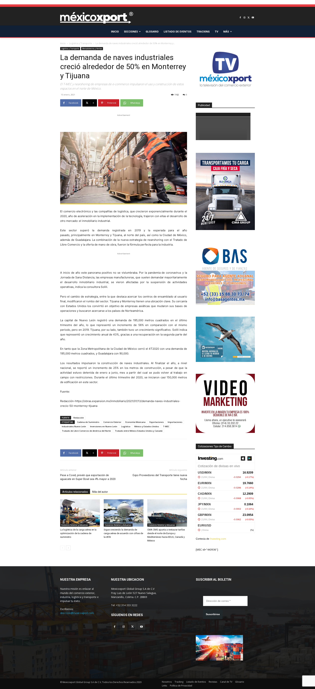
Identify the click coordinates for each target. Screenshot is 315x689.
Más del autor (100, 491)
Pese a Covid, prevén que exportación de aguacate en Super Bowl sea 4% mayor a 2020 (88, 477)
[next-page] (68, 548)
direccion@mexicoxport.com (77, 613)
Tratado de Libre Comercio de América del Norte (86, 430)
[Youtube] (253, 18)
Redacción (78, 417)
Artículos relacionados (75, 491)
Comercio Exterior (112, 422)
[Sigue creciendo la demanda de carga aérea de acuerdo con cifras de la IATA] (123, 513)
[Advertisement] (123, 122)
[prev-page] (62, 548)
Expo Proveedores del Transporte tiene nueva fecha (160, 477)
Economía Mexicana (135, 422)
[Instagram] (244, 18)
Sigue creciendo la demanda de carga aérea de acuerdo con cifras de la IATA (123, 533)
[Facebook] (240, 18)
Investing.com (218, 538)
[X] (248, 18)
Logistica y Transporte (80, 43)
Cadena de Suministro (88, 422)
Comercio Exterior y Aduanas (74, 525)
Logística (125, 426)
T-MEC (166, 426)
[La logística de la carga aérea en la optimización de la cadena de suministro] (80, 513)
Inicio (63, 43)
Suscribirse (213, 614)
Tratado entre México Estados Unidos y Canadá (138, 430)
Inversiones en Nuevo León (103, 426)
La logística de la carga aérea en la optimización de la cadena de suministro (78, 533)
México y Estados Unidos (146, 426)
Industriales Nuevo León (74, 426)
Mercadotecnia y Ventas (92, 48)
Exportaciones (156, 422)
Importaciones (175, 422)
